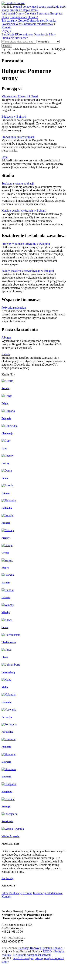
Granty (19, 13)
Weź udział (8, 13)
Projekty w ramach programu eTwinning (26, 243)
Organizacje (41, 34)
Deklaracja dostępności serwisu (32, 954)
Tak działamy (10, 20)
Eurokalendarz (18, 17)
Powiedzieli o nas (12, 24)
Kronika (51, 20)
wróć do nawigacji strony (28, 958)
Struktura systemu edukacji (18, 183)
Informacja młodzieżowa (38, 24)
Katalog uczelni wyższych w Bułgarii (24, 210)
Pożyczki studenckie (14, 307)
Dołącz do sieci (36, 20)
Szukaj (7, 45)
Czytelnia (30, 13)
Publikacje (8, 37)
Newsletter (21, 37)
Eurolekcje (8, 34)
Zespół (22, 20)
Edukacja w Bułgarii (14, 116)
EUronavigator (24, 34)
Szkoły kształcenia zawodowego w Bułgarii (28, 270)
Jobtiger (6, 337)
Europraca (56, 13)
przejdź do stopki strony (24, 10)
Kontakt (6, 27)
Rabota (6, 354)
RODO (47, 951)
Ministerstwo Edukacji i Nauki (20, 96)
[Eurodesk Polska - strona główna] (13, 3)
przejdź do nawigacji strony (29, 6)
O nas (33, 17)
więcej (7, 31)
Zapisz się (7, 878)
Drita (5, 157)
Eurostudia (43, 13)
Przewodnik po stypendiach (18, 136)
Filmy (52, 34)
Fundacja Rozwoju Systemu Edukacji (40, 948)
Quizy (5, 17)
